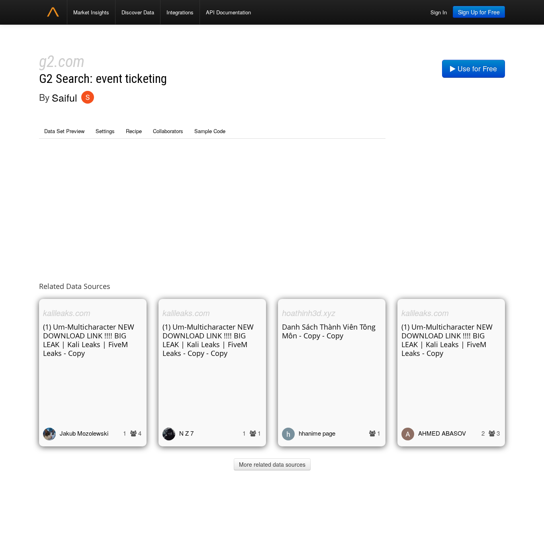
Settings (105, 131)
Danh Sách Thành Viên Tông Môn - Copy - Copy (329, 331)
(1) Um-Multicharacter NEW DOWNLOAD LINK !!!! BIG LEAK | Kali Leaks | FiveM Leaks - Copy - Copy (208, 340)
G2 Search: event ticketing (103, 78)
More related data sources (272, 464)
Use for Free (476, 68)
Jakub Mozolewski (84, 433)
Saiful (64, 97)
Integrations (180, 12)
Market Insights (91, 12)
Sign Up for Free (479, 12)
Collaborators (168, 131)
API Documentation (228, 12)
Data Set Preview (64, 131)
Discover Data (137, 12)
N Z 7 (186, 433)
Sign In (439, 12)
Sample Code (209, 131)
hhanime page (317, 433)
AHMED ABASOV (442, 433)
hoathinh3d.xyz (308, 312)
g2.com (61, 61)
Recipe (134, 131)
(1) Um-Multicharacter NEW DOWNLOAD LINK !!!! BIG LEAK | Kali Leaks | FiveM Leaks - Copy (88, 340)
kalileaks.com (66, 312)
